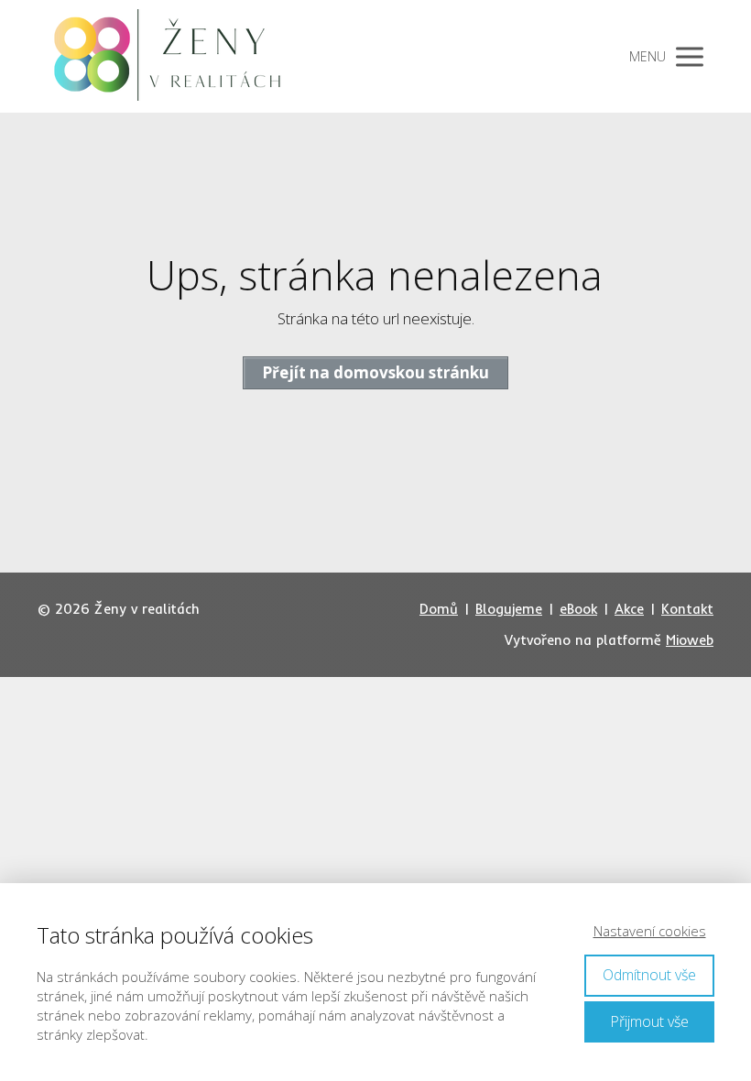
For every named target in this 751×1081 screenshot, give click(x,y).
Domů (438, 608)
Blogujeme (508, 608)
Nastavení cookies (649, 931)
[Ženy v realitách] (175, 56)
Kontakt (687, 608)
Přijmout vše (649, 1021)
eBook (578, 608)
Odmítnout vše (649, 975)
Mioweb (689, 640)
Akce (629, 608)
